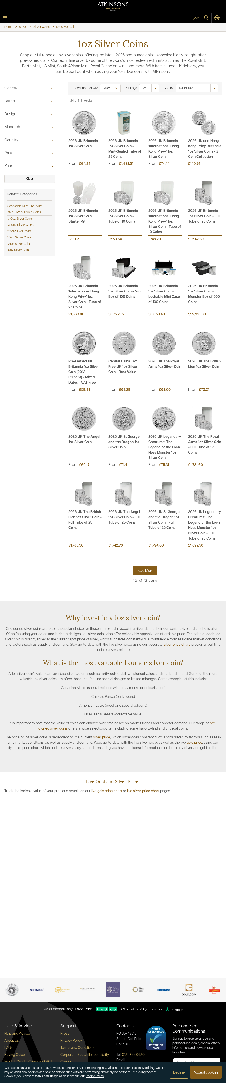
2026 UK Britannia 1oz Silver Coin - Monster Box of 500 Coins (204, 294)
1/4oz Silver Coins (19, 244)
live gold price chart (106, 791)
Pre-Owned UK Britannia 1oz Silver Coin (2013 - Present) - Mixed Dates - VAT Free (83, 372)
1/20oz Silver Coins (20, 225)
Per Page (131, 88)
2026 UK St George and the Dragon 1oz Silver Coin (124, 442)
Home (8, 27)
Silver (23, 27)
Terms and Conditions (77, 1048)
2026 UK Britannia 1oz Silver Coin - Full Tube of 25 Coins (204, 216)
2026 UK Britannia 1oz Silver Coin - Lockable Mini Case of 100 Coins (164, 294)
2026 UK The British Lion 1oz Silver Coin (204, 364)
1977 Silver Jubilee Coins (24, 212)
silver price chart (177, 645)
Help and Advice (17, 1034)
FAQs (8, 1048)
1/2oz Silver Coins (19, 237)
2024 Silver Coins (19, 231)
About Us (11, 1041)
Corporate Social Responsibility (84, 1055)
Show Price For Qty (85, 88)
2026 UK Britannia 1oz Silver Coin (83, 143)
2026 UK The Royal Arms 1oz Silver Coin (164, 364)
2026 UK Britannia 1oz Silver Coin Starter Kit (83, 216)
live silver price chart (143, 791)
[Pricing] (196, 18)
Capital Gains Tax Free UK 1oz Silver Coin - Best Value (122, 367)
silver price (101, 737)
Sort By (168, 88)
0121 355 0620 (133, 1055)
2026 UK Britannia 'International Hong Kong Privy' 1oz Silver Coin (163, 149)
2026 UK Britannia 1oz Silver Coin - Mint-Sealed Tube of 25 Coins (124, 149)
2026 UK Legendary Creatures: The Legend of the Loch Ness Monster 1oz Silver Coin (164, 447)
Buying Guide (14, 1055)
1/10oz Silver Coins (20, 219)
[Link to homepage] (113, 6)
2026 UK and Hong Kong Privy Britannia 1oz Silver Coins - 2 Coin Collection (204, 149)
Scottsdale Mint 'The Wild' (24, 206)
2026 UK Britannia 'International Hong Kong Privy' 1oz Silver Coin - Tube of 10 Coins (164, 221)
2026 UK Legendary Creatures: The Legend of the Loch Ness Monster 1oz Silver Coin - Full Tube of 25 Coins (204, 525)
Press (64, 1034)
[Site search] (206, 18)
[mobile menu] (5, 18)
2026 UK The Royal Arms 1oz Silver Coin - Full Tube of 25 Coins (204, 445)
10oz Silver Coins (18, 250)
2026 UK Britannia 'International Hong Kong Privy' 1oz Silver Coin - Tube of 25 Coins (84, 297)
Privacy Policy (71, 1041)
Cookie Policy (95, 1076)
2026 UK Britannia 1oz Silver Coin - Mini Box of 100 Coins (124, 292)
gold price (194, 743)
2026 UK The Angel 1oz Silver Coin (84, 439)
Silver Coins (41, 27)
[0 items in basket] (219, 18)
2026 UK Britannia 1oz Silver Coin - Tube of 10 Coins (123, 216)
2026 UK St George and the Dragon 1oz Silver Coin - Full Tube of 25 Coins (164, 520)
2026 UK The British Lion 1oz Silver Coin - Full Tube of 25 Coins (85, 520)
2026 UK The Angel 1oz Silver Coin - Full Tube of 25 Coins (124, 517)
